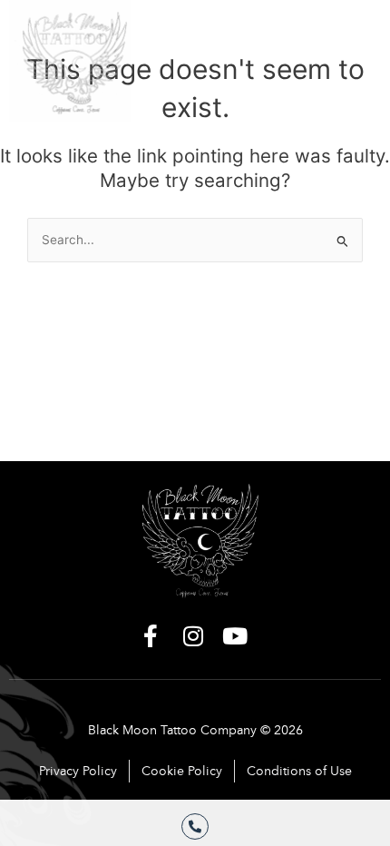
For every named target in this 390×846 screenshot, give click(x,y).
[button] (351, 45)
